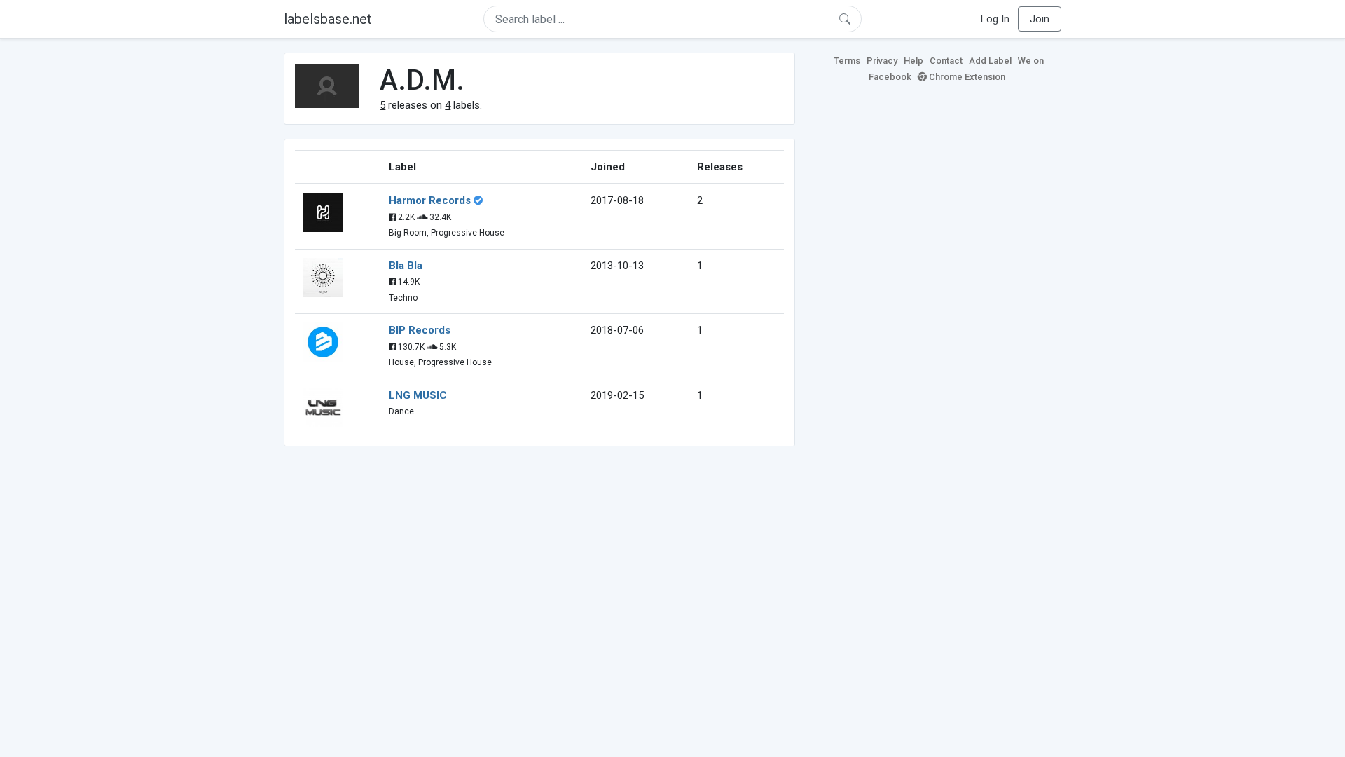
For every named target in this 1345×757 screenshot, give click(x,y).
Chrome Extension (966, 76)
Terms (847, 60)
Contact (946, 60)
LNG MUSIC (418, 395)
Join (1039, 19)
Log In (995, 19)
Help (913, 60)
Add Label (990, 60)
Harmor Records (430, 200)
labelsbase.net (328, 19)
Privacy (882, 60)
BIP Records (419, 330)
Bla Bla (405, 265)
